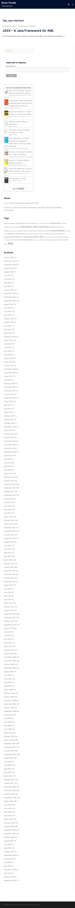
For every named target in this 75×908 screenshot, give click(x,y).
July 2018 (7, 380)
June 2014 (8, 463)
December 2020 (10, 337)
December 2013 (10, 484)
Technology (48, 240)
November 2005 (10, 834)
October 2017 (9, 394)
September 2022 (10, 301)
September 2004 (10, 855)
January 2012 (9, 567)
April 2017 (7, 409)
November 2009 (10, 661)
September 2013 (10, 495)
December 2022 (10, 293)
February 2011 (9, 607)
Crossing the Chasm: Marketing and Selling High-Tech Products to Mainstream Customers (20, 103)
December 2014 (10, 441)
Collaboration (55, 223)
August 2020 (8, 340)
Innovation (11, 234)
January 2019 (9, 366)
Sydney (37, 905)
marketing (35, 234)
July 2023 (7, 275)
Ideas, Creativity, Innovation (41, 231)
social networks (52, 237)
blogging (19, 223)
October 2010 (9, 621)
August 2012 (8, 542)
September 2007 (10, 754)
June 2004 (8, 862)
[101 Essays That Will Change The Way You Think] (6, 131)
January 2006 (9, 826)
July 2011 (7, 589)
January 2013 (9, 524)
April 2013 (7, 513)
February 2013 (9, 520)
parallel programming (51, 234)
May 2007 (7, 769)
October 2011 (9, 578)
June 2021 (8, 326)
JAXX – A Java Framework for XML (28, 31)
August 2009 (8, 672)
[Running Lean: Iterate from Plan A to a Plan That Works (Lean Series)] (6, 153)
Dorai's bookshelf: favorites (18, 87)
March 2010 (8, 646)
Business (32, 223)
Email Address (10, 66)
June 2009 (8, 679)
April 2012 (7, 556)
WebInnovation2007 (63, 240)
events (14, 231)
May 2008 (7, 726)
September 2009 (10, 668)
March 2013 (8, 517)
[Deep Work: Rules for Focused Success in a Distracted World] (6, 113)
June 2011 (7, 592)
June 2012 (8, 549)
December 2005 (10, 830)
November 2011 (9, 574)
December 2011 (9, 571)
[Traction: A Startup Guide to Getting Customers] (6, 162)
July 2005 (7, 844)
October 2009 (9, 664)
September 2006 (10, 798)
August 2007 (8, 758)
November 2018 (10, 373)
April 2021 (7, 329)
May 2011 (7, 596)
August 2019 (8, 358)
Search (26, 237)
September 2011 (10, 582)
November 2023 (10, 265)
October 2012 (9, 535)
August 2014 (8, 455)
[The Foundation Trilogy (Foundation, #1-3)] (6, 180)
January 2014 (9, 481)
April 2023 (8, 286)
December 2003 (10, 870)
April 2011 (7, 599)
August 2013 (8, 499)
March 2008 (8, 733)
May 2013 (7, 510)
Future (25, 231)
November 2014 (10, 445)
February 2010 (9, 650)
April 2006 (8, 816)
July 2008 (7, 718)
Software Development (27, 26)
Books (27, 223)
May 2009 (7, 682)
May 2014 (7, 466)
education (18, 227)
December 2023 (10, 261)
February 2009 (9, 693)
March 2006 (8, 819)
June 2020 (8, 347)
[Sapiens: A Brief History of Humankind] (6, 123)
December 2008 (10, 700)
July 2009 (7, 675)
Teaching (42, 240)
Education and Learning (34, 226)
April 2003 (8, 873)
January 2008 (9, 740)
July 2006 (7, 805)
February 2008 (9, 736)
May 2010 (7, 639)
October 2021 (9, 322)
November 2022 (10, 297)
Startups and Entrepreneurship (23, 240)
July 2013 (7, 502)
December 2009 (10, 657)
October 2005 (9, 837)
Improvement (58, 230)
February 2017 (9, 416)
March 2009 (8, 690)
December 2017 (10, 387)
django (12, 227)
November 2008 (10, 704)
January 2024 (9, 257)
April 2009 (8, 686)
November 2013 (10, 488)
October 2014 (9, 448)
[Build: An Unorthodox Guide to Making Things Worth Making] (6, 92)
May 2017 (7, 405)
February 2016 (9, 423)
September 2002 (10, 880)
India (66, 231)
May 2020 (7, 351)
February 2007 (9, 780)
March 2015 (8, 430)
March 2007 (8, 776)
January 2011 (9, 610)
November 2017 (10, 391)
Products (61, 234)
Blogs (24, 223)
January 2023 (9, 290)
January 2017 (9, 420)
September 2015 (10, 427)
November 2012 (10, 531)
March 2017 (8, 412)
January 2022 (9, 319)
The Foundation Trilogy (17, 179)
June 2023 (8, 279)
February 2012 (9, 564)
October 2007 (9, 751)
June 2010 (8, 636)
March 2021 (8, 333)
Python (17, 237)
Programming (9, 237)
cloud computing (44, 223)
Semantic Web (37, 237)
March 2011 (8, 603)
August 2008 (8, 715)
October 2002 (9, 877)
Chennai (38, 223)
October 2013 (9, 491)
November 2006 (10, 790)
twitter (55, 240)
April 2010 (7, 643)
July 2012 (7, 545)
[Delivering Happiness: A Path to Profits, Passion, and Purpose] (6, 170)
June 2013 (8, 506)
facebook (19, 231)
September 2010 (10, 625)
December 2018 (10, 369)
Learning (18, 234)
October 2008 (9, 708)
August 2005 (8, 841)
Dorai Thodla (8, 2)
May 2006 (7, 812)
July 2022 (7, 308)
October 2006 (9, 794)
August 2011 (8, 585)
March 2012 (8, 560)
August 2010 (8, 628)
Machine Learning (27, 234)
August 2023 (8, 272)
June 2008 (8, 722)
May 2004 (7, 866)
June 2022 (8, 311)
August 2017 (8, 401)
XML (11, 243)
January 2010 (9, 654)
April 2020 (8, 355)
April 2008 (8, 729)
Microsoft (41, 234)
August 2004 (8, 859)
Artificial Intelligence (10, 223)
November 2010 (10, 618)
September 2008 (10, 711)
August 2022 (8, 304)
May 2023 (7, 283)
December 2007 (10, 744)
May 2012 (7, 553)
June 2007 (8, 765)
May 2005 (7, 848)
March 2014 (8, 474)
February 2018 (9, 383)
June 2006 (8, 808)
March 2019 (8, 362)
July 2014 (7, 459)
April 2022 (8, 315)
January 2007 (9, 783)
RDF (21, 237)
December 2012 (10, 528)
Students (36, 240)
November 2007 (10, 747)
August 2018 (8, 376)
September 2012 (10, 538)
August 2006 (8, 801)
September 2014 (10, 452)
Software (60, 237)
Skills (45, 237)
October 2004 (9, 852)
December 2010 (10, 614)
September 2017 (10, 398)
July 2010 (7, 632)
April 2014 (7, 470)
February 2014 (9, 477)
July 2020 (7, 344)
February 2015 (9, 434)
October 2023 (9, 268)
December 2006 (10, 787)
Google (29, 231)
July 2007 (7, 762)
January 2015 (9, 437)
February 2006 (9, 823)
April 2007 (8, 772)
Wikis (5, 244)
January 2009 (9, 697)
